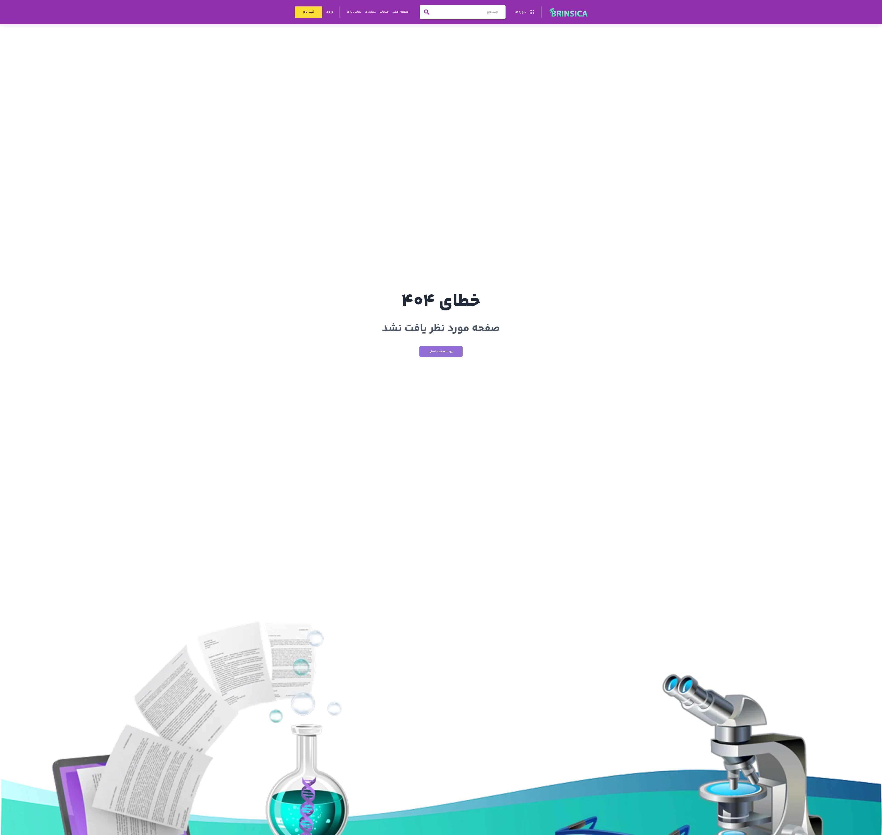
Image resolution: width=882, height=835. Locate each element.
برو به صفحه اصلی (441, 351)
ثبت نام (308, 11)
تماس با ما (354, 12)
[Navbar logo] (568, 12)
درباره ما (370, 12)
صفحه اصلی (400, 12)
